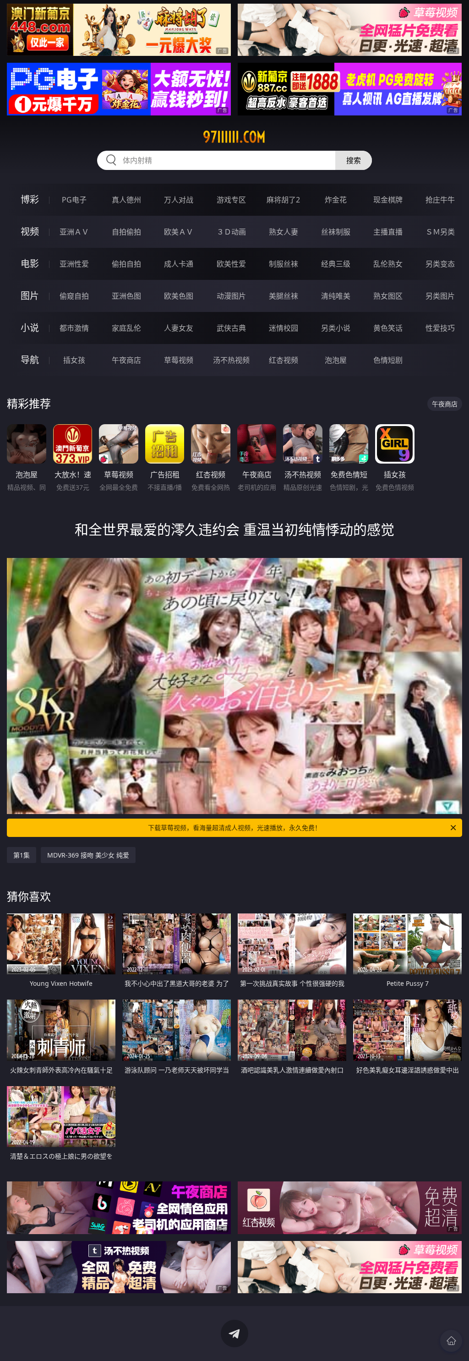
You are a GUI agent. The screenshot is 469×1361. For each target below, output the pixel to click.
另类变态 (440, 264)
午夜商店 (126, 360)
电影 (30, 263)
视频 (30, 231)
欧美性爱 (231, 264)
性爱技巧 (440, 328)
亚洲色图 (126, 296)
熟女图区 (388, 296)
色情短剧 (388, 360)
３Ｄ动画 (231, 232)
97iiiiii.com (234, 137)
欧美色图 (178, 296)
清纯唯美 (335, 296)
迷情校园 (283, 328)
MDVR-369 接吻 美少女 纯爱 (88, 855)
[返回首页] (451, 1341)
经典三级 (335, 264)
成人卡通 (178, 264)
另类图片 (440, 296)
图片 (30, 296)
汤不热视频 (231, 360)
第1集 (21, 855)
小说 (30, 328)
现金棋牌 (388, 200)
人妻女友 (178, 328)
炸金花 (336, 200)
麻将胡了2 (283, 200)
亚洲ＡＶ (74, 232)
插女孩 (74, 360)
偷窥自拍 (74, 296)
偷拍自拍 (126, 264)
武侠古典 (231, 328)
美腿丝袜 (283, 296)
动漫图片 (231, 296)
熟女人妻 (283, 232)
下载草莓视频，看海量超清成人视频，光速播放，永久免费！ (234, 827)
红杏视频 (283, 360)
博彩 (30, 199)
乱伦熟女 (388, 264)
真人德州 (126, 200)
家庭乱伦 (126, 328)
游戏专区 (231, 200)
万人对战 (178, 200)
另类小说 (335, 328)
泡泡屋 (336, 360)
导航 (30, 360)
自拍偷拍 (126, 232)
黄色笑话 (388, 328)
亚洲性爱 (74, 264)
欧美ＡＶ (178, 232)
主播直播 (388, 232)
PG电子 (74, 200)
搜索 (353, 160)
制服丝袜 (283, 264)
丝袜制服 (335, 232)
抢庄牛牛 (440, 200)
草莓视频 (178, 360)
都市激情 (74, 328)
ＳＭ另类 (440, 232)
